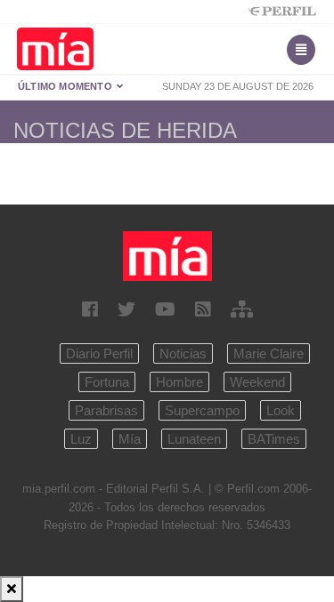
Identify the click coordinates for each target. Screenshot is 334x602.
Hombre (179, 381)
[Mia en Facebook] (90, 309)
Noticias (183, 353)
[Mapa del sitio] (242, 309)
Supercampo (202, 410)
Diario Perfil (99, 353)
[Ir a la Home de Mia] (167, 255)
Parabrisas (106, 410)
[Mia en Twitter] (126, 309)
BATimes (274, 438)
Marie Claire (268, 353)
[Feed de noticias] (203, 309)
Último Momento (66, 86)
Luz (81, 438)
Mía (129, 438)
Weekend (257, 381)
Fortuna (107, 381)
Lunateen (194, 438)
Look (280, 410)
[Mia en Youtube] (165, 309)
